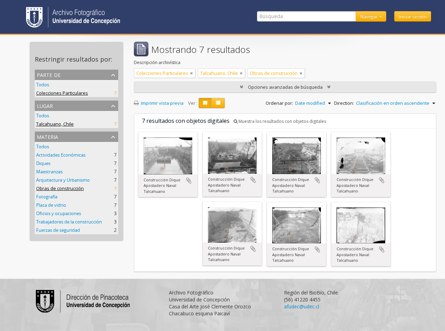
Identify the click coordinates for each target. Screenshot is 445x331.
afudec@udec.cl (301, 306)
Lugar (45, 105)
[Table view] (218, 103)
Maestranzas (49, 171)
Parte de (48, 74)
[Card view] (205, 103)
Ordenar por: (279, 103)
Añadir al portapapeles (188, 180)
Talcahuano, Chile (55, 124)
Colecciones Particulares (62, 93)
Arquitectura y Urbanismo (63, 180)
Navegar (369, 16)
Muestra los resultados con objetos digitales (281, 121)
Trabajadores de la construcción (69, 222)
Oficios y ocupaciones (58, 213)
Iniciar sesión (413, 16)
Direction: (344, 103)
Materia (47, 136)
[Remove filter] (191, 73)
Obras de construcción (60, 188)
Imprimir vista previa (162, 103)
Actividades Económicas (61, 155)
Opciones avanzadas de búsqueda (285, 87)
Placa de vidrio (51, 205)
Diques (43, 163)
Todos (42, 84)
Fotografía (46, 197)
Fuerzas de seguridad (58, 230)
